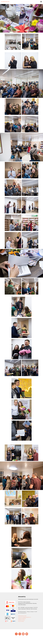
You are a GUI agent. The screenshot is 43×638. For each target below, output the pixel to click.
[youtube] (26, 634)
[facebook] (16, 634)
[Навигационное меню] (41, 1)
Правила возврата (22, 618)
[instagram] (23, 634)
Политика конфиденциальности (24, 617)
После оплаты (21, 621)
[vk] (19, 634)
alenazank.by (5, 1)
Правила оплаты (21, 619)
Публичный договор (22, 615)
